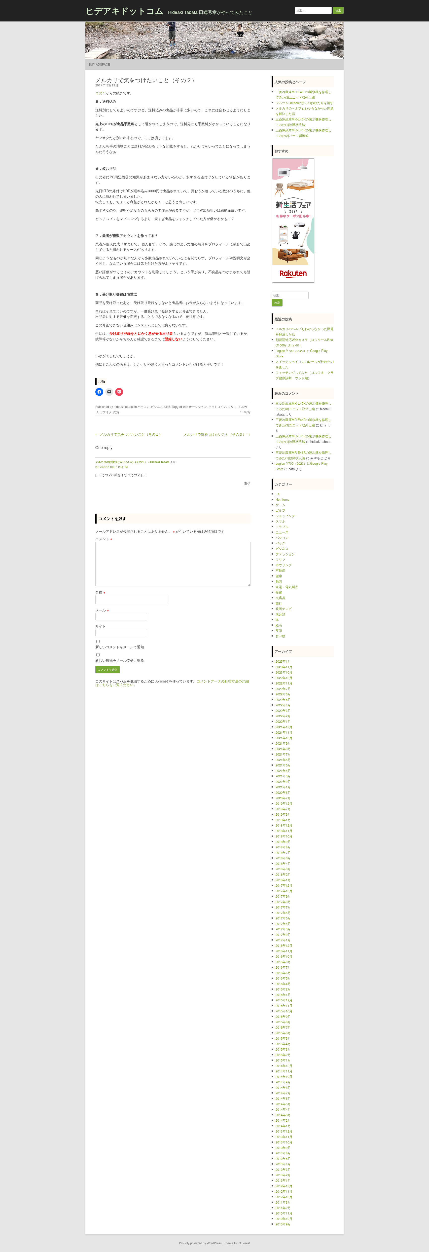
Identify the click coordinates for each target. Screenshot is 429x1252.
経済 (167, 406)
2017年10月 (284, 890)
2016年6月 (283, 972)
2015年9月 (283, 1016)
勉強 (279, 581)
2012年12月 (284, 1185)
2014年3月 (283, 1114)
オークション (198, 406)
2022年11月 (284, 683)
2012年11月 (284, 1191)
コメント (103, 538)
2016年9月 (283, 961)
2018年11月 (284, 830)
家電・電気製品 (287, 586)
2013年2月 (283, 1175)
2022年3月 (283, 710)
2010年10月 (284, 1218)
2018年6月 (283, 858)
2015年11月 (284, 1005)
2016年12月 (284, 945)
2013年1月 (283, 1180)
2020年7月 (283, 798)
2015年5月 (283, 1038)
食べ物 (280, 636)
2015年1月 (283, 1060)
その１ (100, 92)
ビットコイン (217, 406)
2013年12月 (284, 1131)
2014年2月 (283, 1120)
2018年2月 (283, 874)
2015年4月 (283, 1043)
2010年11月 (284, 1213)
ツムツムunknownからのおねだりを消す (304, 102)
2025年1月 (283, 661)
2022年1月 (283, 721)
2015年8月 (283, 1022)
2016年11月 (284, 950)
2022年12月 (284, 677)
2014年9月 (283, 1082)
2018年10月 (284, 836)
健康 (279, 575)
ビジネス (157, 406)
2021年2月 (283, 781)
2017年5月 (283, 918)
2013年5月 (283, 1158)
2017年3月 (283, 929)
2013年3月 (283, 1169)
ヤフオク (106, 412)
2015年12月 (284, 1000)
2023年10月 (284, 672)
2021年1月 (283, 787)
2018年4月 (283, 863)
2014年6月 (283, 1098)
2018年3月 (283, 869)
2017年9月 (283, 896)
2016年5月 (283, 978)
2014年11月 (284, 1071)
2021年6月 (283, 759)
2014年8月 (283, 1087)
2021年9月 (283, 743)
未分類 (280, 614)
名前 (100, 592)
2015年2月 (283, 1054)
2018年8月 (283, 847)
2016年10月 (284, 956)
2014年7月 (283, 1093)
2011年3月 (283, 1202)
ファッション (285, 554)
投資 (279, 592)
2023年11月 (284, 666)
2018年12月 (284, 825)
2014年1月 (283, 1125)
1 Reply (245, 412)
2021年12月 (284, 726)
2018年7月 (283, 852)
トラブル (282, 526)
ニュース (282, 532)
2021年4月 (283, 770)
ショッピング (285, 515)
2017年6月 (283, 912)
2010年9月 (283, 1224)
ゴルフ (280, 510)
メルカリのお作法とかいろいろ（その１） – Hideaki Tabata (132, 462)
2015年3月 (283, 1049)
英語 (279, 630)
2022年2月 (283, 716)
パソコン (143, 406)
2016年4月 (283, 983)
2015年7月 (283, 1027)
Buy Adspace (99, 64)
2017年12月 (284, 885)
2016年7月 (283, 967)
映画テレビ (284, 608)
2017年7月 (283, 907)
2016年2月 (283, 989)
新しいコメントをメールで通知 (119, 646)
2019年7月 (283, 808)
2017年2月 (283, 934)
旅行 (279, 603)
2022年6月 (283, 694)
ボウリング (284, 565)
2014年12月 (284, 1065)
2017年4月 (283, 923)
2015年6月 (283, 1032)
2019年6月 (283, 814)
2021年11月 (284, 732)
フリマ (232, 406)
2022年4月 (283, 705)
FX (278, 494)
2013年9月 (283, 1147)
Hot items (282, 499)
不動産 (280, 570)
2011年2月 (283, 1207)
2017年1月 (283, 940)
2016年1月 (283, 994)
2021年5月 (283, 765)
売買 (116, 412)
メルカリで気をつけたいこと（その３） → (216, 434)
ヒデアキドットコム (124, 10)
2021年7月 (283, 754)
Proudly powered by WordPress (200, 1243)
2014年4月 (283, 1109)
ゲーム (280, 504)
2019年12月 (284, 803)
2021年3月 (283, 776)
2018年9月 (283, 841)
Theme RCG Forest (237, 1243)
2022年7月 (283, 688)
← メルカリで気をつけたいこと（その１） (128, 434)
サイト (100, 626)
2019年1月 (283, 819)
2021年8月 (283, 748)
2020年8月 (283, 792)
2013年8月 (283, 1153)
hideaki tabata (123, 406)
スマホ (280, 521)
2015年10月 (284, 1011)
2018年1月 (283, 879)
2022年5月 (283, 699)
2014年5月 (283, 1103)
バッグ (280, 543)
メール (102, 609)
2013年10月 (284, 1142)
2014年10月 (284, 1076)
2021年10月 (284, 737)
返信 (247, 483)
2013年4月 (283, 1164)
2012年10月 (284, 1196)
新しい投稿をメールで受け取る (119, 660)
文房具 (280, 597)
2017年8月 (283, 901)
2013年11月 (284, 1136)
